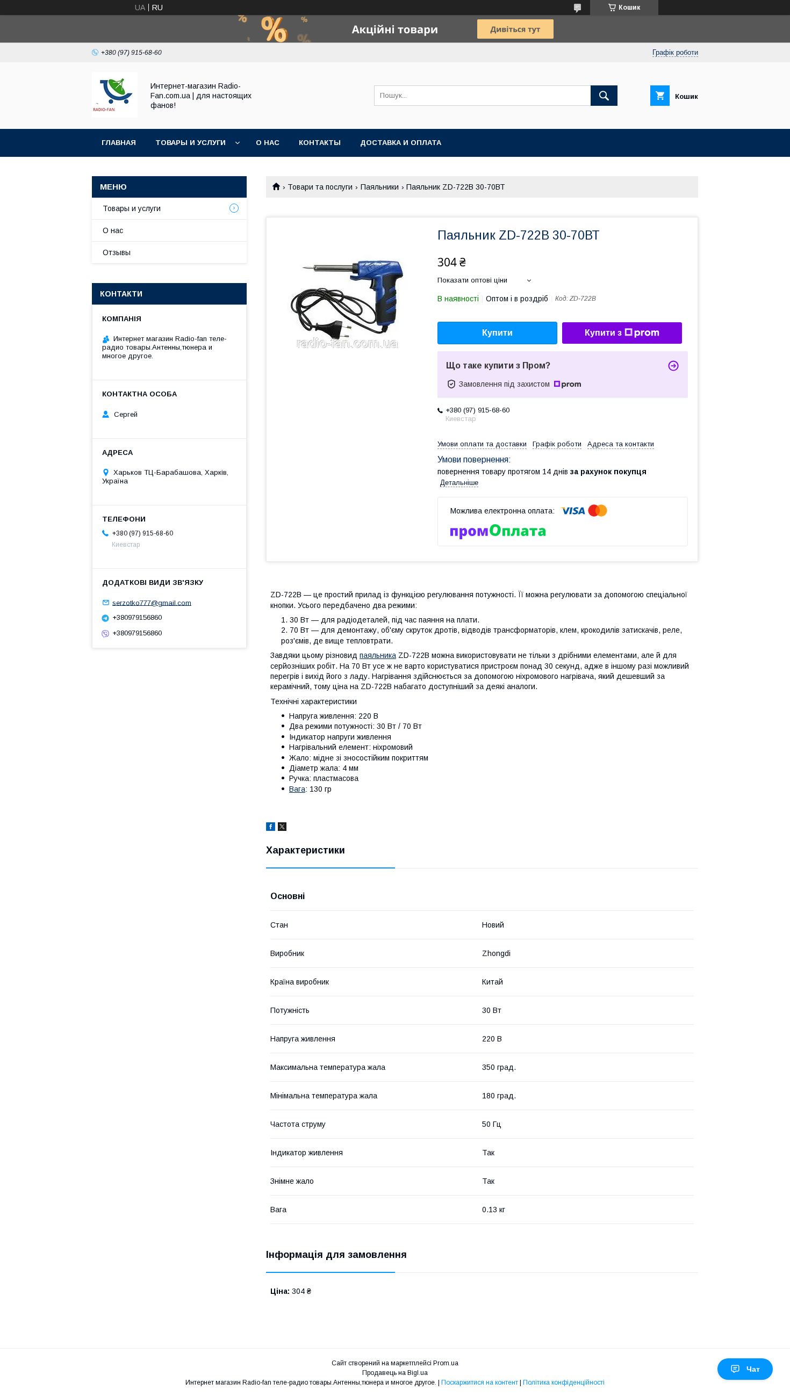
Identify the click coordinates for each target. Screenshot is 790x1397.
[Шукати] (604, 95)
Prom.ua (445, 1363)
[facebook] (270, 828)
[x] (282, 828)
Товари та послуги (320, 187)
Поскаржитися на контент (479, 1382)
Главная (119, 143)
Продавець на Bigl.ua (395, 1373)
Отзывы (117, 252)
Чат (753, 1369)
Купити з (603, 332)
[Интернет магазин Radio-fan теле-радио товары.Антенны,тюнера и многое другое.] (115, 115)
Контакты (320, 143)
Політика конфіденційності (564, 1382)
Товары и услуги (190, 143)
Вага (297, 789)
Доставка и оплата (400, 143)
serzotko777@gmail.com (151, 602)
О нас (267, 143)
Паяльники (380, 187)
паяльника (378, 655)
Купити (497, 332)
